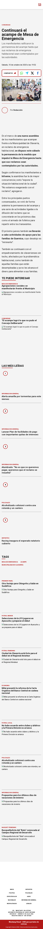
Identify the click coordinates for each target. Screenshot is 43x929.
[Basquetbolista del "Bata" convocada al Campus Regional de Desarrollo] (21, 846)
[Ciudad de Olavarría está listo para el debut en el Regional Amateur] (21, 669)
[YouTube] (25, 881)
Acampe (23, 562)
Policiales (6, 502)
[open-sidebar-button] (39, 4)
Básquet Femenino (9, 827)
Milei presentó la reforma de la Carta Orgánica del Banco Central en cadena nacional (20, 690)
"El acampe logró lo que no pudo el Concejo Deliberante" (19, 321)
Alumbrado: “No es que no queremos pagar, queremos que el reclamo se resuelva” (20, 470)
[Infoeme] (11, 4)
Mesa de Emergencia (10, 283)
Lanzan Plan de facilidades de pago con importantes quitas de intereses (20, 433)
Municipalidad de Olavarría (12, 564)
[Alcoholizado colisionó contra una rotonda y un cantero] (21, 490)
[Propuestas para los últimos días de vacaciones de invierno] (21, 811)
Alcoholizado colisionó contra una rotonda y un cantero (19, 506)
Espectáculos (12, 896)
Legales (29, 903)
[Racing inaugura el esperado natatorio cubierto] (21, 525)
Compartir (8, 73)
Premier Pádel (7, 580)
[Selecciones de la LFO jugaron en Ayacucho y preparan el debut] (21, 634)
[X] (33, 881)
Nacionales (12, 900)
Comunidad (6, 25)
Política (12, 893)
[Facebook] (10, 881)
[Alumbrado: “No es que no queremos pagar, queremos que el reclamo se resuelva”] (21, 452)
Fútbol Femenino (8, 650)
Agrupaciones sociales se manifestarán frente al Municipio (18, 287)
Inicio (12, 889)
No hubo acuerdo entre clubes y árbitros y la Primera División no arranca (21, 726)
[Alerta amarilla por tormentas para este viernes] (21, 381)
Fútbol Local (7, 722)
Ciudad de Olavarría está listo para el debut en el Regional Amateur (19, 654)
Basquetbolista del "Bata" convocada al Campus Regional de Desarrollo (20, 831)
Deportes (5, 538)
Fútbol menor (7, 615)
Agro (29, 896)
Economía (5, 685)
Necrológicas (12, 903)
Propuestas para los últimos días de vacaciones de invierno (19, 796)
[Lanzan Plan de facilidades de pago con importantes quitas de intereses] (21, 416)
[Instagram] (17, 881)
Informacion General (10, 393)
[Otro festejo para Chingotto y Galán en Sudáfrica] (21, 599)
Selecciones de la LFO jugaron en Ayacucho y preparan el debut (17, 619)
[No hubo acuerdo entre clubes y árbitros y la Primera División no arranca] (21, 741)
